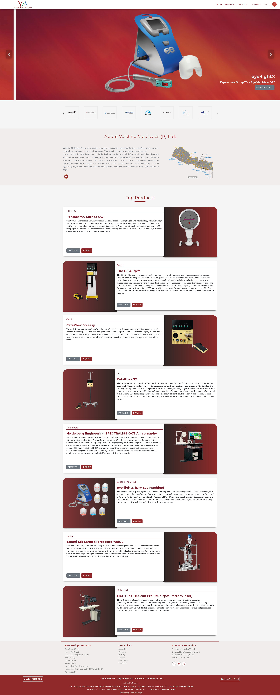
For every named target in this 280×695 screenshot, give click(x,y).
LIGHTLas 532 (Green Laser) (77, 655)
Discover (72, 250)
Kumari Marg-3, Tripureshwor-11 (186, 652)
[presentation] (9, 54)
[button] (274, 4)
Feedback (122, 663)
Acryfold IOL (70, 663)
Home (219, 4)
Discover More (248, 87)
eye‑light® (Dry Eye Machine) (78, 666)
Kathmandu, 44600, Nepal (183, 655)
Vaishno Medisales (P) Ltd (183, 649)
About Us (122, 649)
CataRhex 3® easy (73, 649)
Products (122, 652)
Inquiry (87, 250)
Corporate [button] (229, 4)
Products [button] (243, 4)
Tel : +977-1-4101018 (180, 657)
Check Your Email (231, 679)
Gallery (267, 4)
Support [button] (255, 4)
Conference (123, 660)
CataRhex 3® (70, 660)
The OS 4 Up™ (71, 657)
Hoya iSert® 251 (72, 652)
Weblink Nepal (136, 693)
